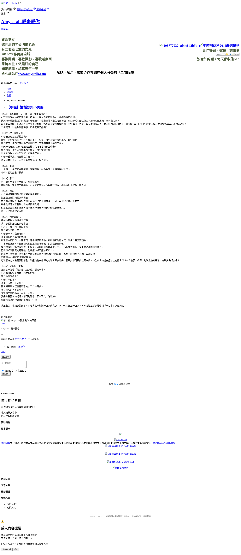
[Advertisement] (188, 67)
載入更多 (5, 357)
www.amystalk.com (32, 74)
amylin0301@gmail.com (164, 443)
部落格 (10, 92)
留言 (24, 339)
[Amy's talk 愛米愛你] (120, 434)
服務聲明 (147, 516)
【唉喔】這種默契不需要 (25, 107)
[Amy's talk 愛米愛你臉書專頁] (180, 45)
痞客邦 (18, 339)
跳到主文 (5, 29)
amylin (4, 323)
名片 (9, 95)
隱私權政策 (136, 516)
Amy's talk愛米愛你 (20, 21)
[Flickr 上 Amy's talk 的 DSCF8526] (120, 439)
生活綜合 (24, 83)
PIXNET (100, 516)
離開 (16, 549)
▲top (3, 351)
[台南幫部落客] (120, 468)
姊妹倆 (21, 346)
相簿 (9, 89)
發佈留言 (5, 374)
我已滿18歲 (6, 549)
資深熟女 (5, 443)
